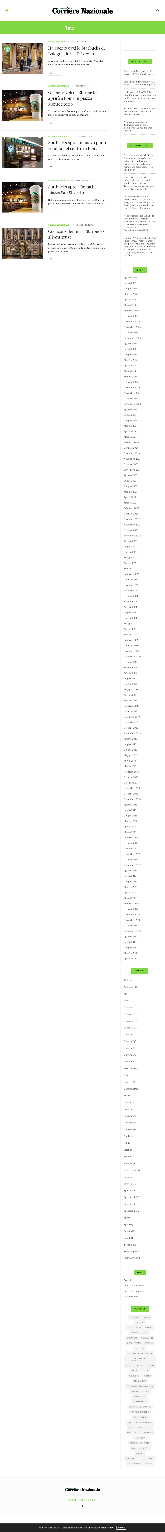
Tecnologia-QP (132, 1251)
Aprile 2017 (130, 892)
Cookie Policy (106, 1527)
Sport (127, 1217)
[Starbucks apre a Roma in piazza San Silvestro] (22, 197)
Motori (127, 1095)
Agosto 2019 (130, 738)
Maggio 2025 (131, 359)
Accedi (127, 1280)
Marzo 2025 (130, 370)
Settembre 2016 (132, 931)
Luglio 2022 (130, 546)
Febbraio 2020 (131, 705)
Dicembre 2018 (132, 782)
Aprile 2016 (130, 958)
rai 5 (137, 1433)
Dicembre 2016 (132, 914)
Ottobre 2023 (131, 464)
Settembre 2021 (132, 601)
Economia (129, 1061)
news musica (139, 1396)
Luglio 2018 (130, 810)
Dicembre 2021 (132, 585)
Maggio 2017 (130, 887)
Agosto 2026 (130, 277)
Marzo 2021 (130, 634)
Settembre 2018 (132, 799)
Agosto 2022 (130, 541)
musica (145, 1391)
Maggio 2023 (130, 491)
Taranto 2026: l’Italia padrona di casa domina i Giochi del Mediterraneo (139, 111)
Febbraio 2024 (131, 442)
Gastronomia (131, 1088)
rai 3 (148, 1427)
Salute (127, 1143)
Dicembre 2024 (132, 387)
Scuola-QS (129, 1163)
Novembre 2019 (132, 722)
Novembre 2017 (132, 854)
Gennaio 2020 (131, 711)
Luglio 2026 (130, 283)
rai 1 (131, 1427)
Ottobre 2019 (131, 727)
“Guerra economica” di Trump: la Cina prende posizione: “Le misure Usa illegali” (138, 126)
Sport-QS (129, 1237)
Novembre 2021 (132, 590)
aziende (134, 1317)
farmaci (141, 1365)
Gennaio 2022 (131, 579)
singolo (140, 1453)
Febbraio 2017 (131, 903)
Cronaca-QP (130, 1020)
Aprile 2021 (130, 629)
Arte (126, 993)
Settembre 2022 (132, 535)
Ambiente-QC (131, 987)
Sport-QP (129, 1231)
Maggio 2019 (130, 755)
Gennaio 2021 (131, 645)
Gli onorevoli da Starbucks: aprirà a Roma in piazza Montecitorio (73, 98)
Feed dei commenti (134, 1291)
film (151, 1365)
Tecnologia (130, 1244)
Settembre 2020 (132, 667)
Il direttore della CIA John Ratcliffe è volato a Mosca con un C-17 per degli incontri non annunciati (140, 96)
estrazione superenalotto (140, 1359)
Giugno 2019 (130, 749)
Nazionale (63, 42)
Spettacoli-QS (131, 1210)
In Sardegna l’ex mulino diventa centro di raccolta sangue (139, 205)
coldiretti (147, 1338)
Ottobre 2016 (131, 925)
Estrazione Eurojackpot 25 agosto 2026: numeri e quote (139, 73)
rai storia (140, 1438)
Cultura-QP (130, 1048)
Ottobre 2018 (131, 793)
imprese (135, 1371)
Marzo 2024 (130, 436)
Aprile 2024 (130, 431)
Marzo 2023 (130, 502)
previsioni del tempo (140, 1407)
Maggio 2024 (131, 425)
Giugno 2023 (130, 486)
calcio (146, 1317)
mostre (134, 1391)
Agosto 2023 (130, 475)
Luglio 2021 (130, 612)
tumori (148, 1464)
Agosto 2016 (130, 936)
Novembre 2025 (132, 327)
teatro (150, 1458)
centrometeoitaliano (140, 1327)
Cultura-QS (130, 1054)
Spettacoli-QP (131, 1204)
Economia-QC (131, 1068)
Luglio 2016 (130, 941)
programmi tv (140, 1417)
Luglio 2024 (130, 414)
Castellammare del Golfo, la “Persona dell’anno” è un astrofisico (138, 158)
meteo (147, 1376)
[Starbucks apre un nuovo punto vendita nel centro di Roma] (22, 152)
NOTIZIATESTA (140, 1402)
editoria (139, 1348)
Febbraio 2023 (131, 508)
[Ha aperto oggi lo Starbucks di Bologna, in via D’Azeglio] (22, 58)
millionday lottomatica (140, 1386)
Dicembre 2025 (132, 321)
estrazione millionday (140, 1353)
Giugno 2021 (130, 618)
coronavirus (134, 1343)
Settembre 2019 (132, 733)
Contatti (73, 1500)
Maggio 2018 (130, 821)
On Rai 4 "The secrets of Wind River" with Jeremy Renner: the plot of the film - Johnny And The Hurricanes (140, 242)
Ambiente (129, 980)
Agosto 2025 (130, 343)
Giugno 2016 (130, 947)
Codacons (132, 1338)
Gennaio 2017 (131, 909)
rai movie (148, 1433)
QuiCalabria (130, 1122)
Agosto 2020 (130, 672)
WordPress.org (132, 1296)
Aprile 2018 (130, 826)
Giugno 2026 (130, 288)
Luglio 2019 (130, 744)
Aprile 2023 (130, 497)
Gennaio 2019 (131, 777)
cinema (136, 1333)
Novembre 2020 (132, 656)
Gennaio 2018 (131, 843)
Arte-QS (128, 1000)
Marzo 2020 (130, 700)
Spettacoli (129, 1190)
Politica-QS (130, 1115)
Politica (128, 1109)
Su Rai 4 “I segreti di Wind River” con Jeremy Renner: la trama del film (139, 251)
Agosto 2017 (130, 870)
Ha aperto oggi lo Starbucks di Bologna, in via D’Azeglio (76, 51)
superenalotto (134, 1458)
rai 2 (139, 1427)
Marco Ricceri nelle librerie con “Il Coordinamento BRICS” (136, 227)
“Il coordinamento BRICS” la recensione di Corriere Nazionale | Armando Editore (139, 218)
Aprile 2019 (130, 760)
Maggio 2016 (130, 952)
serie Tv (144, 1448)
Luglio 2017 (130, 876)
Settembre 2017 (132, 865)
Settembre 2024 (132, 403)
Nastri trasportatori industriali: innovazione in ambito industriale (137, 180)
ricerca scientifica (140, 1443)
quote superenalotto (140, 1422)
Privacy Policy (89, 1500)
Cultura (128, 1034)
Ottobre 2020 (131, 661)
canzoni (140, 1322)
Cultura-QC (130, 1041)
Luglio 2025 (130, 349)
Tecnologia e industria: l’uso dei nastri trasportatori (139, 187)
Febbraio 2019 (131, 771)
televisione (134, 1464)
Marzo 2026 (130, 305)
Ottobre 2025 (131, 332)
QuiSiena (128, 1136)
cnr (146, 1333)
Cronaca (52, 42)
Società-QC (130, 1183)
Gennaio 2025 (131, 381)
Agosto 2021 (130, 607)
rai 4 (128, 1433)
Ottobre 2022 (131, 530)
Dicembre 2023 (132, 453)
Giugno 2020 (130, 683)
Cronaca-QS (130, 1027)
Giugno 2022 (130, 552)
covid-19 (148, 1343)
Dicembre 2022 (132, 519)
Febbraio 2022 (131, 574)
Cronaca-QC (130, 1014)
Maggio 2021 (130, 623)
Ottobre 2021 (131, 596)
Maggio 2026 (131, 294)
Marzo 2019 (130, 766)
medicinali (134, 1376)
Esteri (127, 1075)
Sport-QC (129, 1224)
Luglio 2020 (130, 678)
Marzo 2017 (130, 898)
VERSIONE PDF (132, 1258)
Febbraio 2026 (131, 310)
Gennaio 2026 (131, 316)
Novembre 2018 (132, 788)
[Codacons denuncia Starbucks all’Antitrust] (22, 243)
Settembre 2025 (132, 338)
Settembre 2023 (132, 469)
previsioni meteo (140, 1412)
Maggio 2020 (131, 689)
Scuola (127, 1156)
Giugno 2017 (130, 881)
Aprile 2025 (130, 365)
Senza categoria (132, 1170)
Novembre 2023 (132, 458)
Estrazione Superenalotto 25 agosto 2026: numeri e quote (139, 83)
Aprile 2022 (130, 563)
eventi (129, 1365)
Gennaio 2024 (131, 447)
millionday (140, 1381)
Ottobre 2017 (131, 859)
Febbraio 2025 (131, 376)
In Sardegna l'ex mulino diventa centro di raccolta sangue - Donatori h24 (137, 199)
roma (133, 1448)
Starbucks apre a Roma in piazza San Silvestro (72, 189)
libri (146, 1371)
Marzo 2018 (130, 832)
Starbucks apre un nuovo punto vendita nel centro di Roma (77, 145)
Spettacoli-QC (131, 1197)
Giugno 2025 (130, 354)
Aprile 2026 (130, 299)
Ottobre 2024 (131, 398)
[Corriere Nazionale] (82, 10)
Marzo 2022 (130, 568)
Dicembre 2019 (132, 716)
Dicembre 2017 (132, 848)
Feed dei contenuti (134, 1285)
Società (128, 1176)
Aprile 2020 (130, 694)
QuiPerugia (130, 1129)
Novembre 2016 (132, 920)
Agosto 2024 (130, 409)
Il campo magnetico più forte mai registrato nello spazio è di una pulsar (138, 165)
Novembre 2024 (132, 392)
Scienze (128, 1149)
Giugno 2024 (130, 420)
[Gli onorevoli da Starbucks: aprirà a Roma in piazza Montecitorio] (22, 105)
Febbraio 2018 (131, 837)
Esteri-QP (129, 1081)
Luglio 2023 (130, 480)
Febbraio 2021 (131, 640)
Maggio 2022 (130, 557)
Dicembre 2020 (132, 650)
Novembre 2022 (132, 524)
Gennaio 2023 (131, 513)
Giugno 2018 (130, 815)
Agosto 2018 (130, 804)
